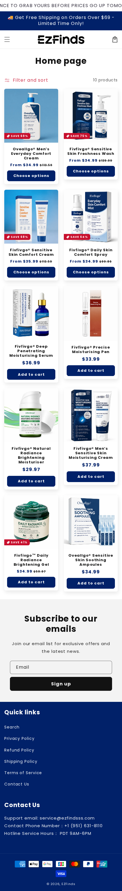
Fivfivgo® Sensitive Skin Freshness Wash (90, 151)
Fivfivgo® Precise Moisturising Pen (90, 349)
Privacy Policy (19, 738)
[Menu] (7, 39)
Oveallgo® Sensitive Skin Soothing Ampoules (90, 560)
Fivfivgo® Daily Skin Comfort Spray (91, 252)
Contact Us (16, 784)
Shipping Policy (20, 761)
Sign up (61, 684)
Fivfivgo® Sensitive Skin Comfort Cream (31, 252)
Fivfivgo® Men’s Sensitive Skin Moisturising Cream (91, 453)
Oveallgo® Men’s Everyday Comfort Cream (31, 154)
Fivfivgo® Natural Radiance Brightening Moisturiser (31, 455)
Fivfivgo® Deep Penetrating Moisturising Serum (31, 351)
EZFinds (68, 884)
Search (12, 727)
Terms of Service (23, 773)
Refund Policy (19, 750)
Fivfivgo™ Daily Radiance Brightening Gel (31, 560)
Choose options (31, 175)
